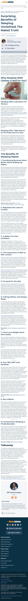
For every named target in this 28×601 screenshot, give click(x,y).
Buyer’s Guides (15, 532)
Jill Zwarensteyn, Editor (14, 42)
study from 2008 (6, 315)
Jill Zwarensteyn (11, 35)
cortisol (8, 212)
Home (2, 11)
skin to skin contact (17, 261)
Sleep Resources (9, 11)
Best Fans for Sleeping (17, 442)
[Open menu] (26, 2)
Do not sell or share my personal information (11, 595)
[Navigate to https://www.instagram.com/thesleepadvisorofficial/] (12, 497)
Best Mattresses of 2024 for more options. (14, 478)
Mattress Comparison (15, 528)
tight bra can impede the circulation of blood (14, 113)
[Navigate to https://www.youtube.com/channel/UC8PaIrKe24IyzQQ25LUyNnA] (16, 497)
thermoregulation (8, 204)
